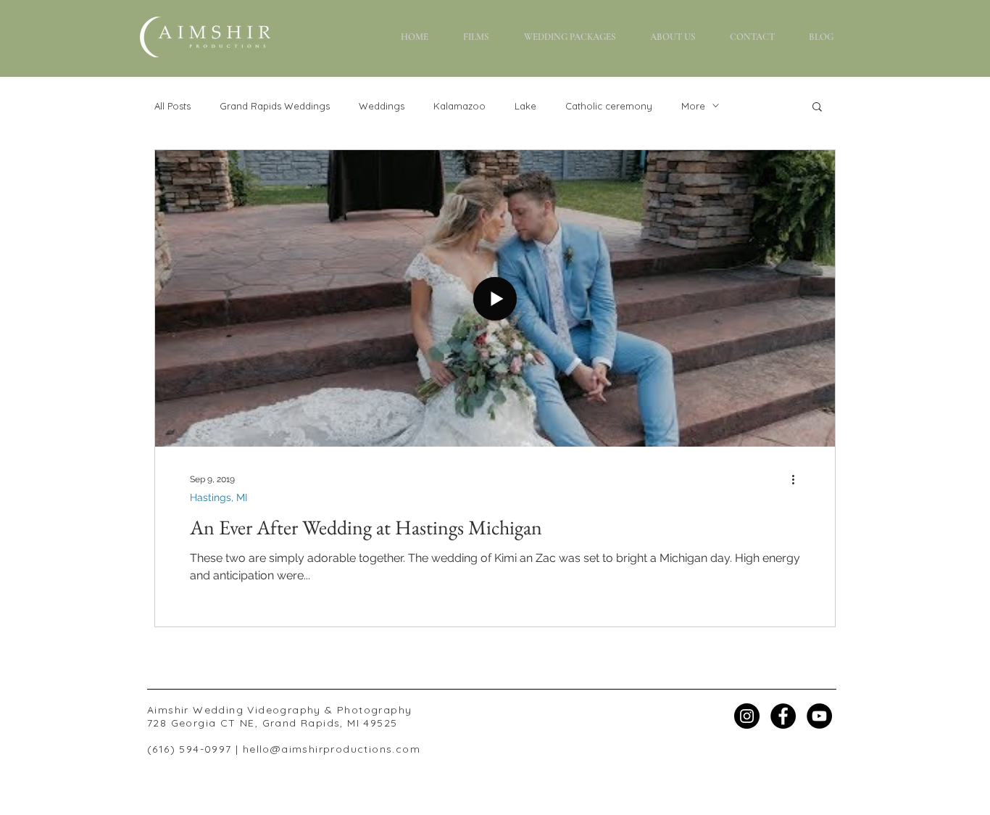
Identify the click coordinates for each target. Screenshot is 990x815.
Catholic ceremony (608, 106)
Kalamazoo (459, 106)
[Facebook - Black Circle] (783, 716)
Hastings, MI (218, 497)
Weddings (381, 106)
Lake (525, 106)
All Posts (172, 106)
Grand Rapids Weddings (275, 106)
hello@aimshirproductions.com (331, 749)
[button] (570, 37)
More (693, 106)
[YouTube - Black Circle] (819, 716)
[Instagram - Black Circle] (747, 716)
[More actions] (798, 479)
